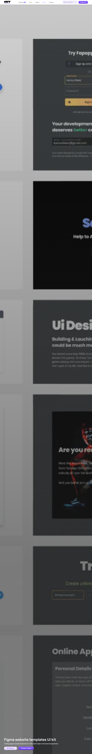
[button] (52, 2)
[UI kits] (44, 2)
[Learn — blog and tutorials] (31, 2)
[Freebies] (38, 2)
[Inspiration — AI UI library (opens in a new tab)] (22, 2)
